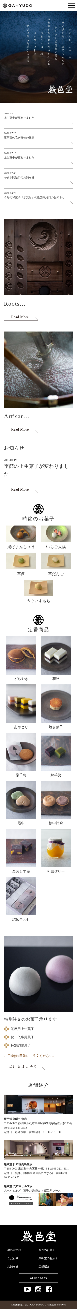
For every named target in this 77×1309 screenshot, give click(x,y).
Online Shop (38, 1277)
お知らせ (12, 1266)
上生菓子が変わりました (19, 117)
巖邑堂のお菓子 (48, 1258)
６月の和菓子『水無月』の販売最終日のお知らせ (34, 197)
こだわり (12, 1258)
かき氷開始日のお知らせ (19, 177)
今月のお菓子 (46, 1250)
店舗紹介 (44, 1266)
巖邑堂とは (14, 1250)
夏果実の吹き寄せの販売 (19, 137)
